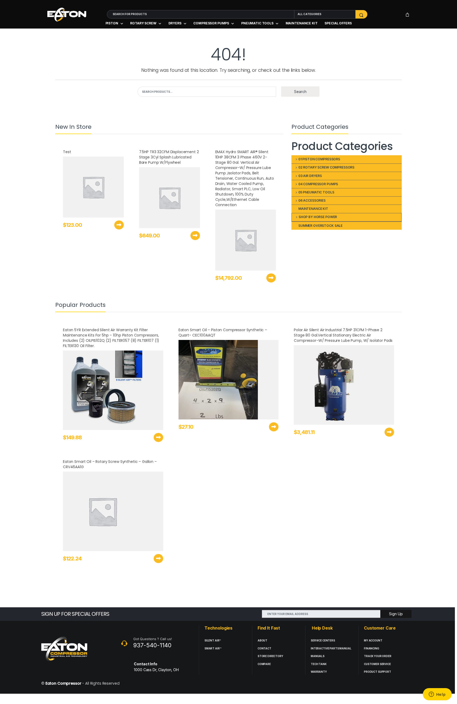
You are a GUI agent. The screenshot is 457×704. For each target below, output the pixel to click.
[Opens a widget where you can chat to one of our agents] (437, 694)
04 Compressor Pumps (318, 184)
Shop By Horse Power (318, 217)
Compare (264, 664)
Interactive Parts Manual (331, 648)
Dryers (174, 23)
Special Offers (338, 23)
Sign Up (396, 614)
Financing (371, 648)
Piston (112, 23)
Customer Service (377, 664)
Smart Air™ (212, 648)
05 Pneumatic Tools (316, 192)
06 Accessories (312, 200)
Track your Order (377, 656)
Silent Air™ (212, 640)
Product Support (377, 671)
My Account (373, 640)
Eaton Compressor (63, 683)
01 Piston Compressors (319, 159)
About (262, 640)
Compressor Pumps (211, 23)
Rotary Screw (143, 23)
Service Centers (323, 640)
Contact (264, 648)
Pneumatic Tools (257, 23)
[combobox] (200, 14)
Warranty (319, 671)
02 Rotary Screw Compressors (326, 167)
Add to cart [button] (119, 224)
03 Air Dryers (310, 176)
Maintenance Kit (302, 23)
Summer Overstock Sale (320, 226)
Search (300, 91)
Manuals (318, 656)
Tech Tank (319, 664)
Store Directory (270, 656)
